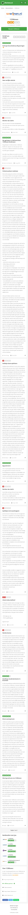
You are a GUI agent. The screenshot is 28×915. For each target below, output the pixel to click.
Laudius (11, 844)
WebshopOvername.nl (14, 860)
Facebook (5, 900)
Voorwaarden (14, 909)
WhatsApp (16, 900)
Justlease (11, 838)
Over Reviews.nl (14, 907)
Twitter (10, 900)
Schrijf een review (5, 37)
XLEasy (10, 849)
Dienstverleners (9, 8)
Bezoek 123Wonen (14, 29)
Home (2, 8)
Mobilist (11, 855)
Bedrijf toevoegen (14, 905)
